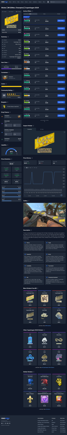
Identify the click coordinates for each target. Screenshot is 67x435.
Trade (58, 13)
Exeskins (27, 40)
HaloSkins (27, 47)
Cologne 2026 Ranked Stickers (43, 420)
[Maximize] (64, 132)
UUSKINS (27, 100)
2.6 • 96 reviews (27, 63)
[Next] (64, 215)
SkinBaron (28, 26)
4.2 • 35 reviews (27, 43)
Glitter (20, 48)
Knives (22, 1)
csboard (27, 87)
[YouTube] (8, 423)
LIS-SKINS (28, 107)
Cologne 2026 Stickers (42, 428)
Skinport (27, 73)
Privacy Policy (54, 428)
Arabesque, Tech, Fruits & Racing (43, 422)
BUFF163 (27, 60)
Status (53, 424)
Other (44, 1)
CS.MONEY (28, 19)
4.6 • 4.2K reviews (27, 29)
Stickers (39, 1)
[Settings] (48, 2)
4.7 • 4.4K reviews (27, 117)
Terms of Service (55, 426)
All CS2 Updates (63, 431)
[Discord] (2, 423)
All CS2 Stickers (63, 422)
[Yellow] (11, 86)
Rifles (18, 1)
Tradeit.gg (28, 80)
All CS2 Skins (62, 420)
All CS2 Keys (62, 426)
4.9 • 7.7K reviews (27, 110)
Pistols (10, 1)
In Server (11, 11)
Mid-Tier (14, 1)
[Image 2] (45, 225)
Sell (44, 13)
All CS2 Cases (62, 424)
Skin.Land (27, 114)
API (52, 420)
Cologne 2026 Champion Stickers (43, 426)
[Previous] (25, 215)
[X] (4, 423)
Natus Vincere (18, 44)
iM (20, 46)
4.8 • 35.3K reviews (27, 76)
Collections (35, 1)
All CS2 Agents (62, 428)
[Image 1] (43, 225)
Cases (30, 1)
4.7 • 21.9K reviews (27, 83)
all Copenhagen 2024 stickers (48, 367)
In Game (4, 11)
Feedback (53, 422)
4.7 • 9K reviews (27, 22)
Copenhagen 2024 (17, 42)
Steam (27, 67)
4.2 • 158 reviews (27, 103)
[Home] (5, 2)
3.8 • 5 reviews (26, 56)
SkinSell (27, 53)
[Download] (25, 225)
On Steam (19, 11)
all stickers (48, 409)
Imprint (53, 431)
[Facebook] (6, 423)
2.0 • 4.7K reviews (27, 70)
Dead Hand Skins (41, 431)
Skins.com (28, 94)
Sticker (19, 40)
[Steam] (10, 423)
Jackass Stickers (40, 424)
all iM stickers (48, 325)
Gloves (26, 1)
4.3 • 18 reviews (27, 90)
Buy (30, 13)
